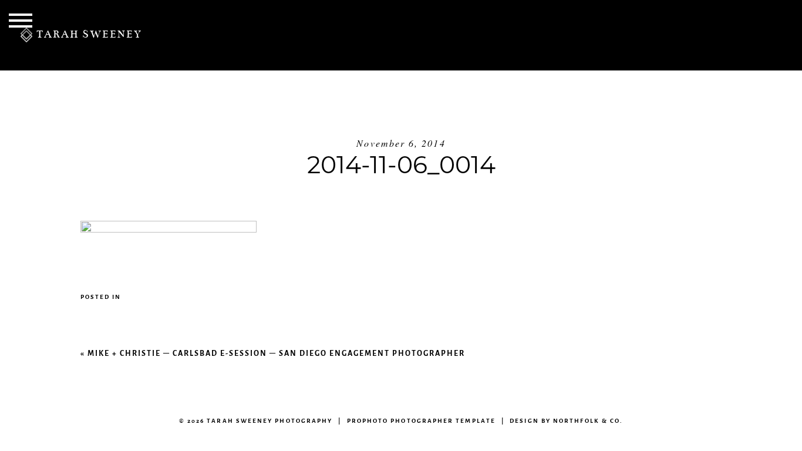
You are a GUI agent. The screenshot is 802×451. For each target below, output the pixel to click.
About (308, 35)
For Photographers (713, 35)
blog (473, 35)
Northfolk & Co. (588, 421)
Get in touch (565, 35)
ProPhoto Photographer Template (421, 421)
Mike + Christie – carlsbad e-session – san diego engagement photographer (276, 353)
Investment (393, 35)
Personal (231, 35)
